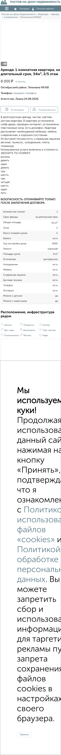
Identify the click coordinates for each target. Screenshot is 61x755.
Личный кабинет (45, 9)
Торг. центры (49, 330)
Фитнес (27, 335)
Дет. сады (9, 330)
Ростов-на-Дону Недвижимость (18, 14)
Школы (8, 325)
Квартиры (43, 14)
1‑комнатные (10, 17)
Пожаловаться (47, 110)
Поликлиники (11, 335)
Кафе (45, 335)
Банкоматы (29, 330)
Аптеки (46, 325)
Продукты (28, 325)
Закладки (24, 9)
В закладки (17, 110)
